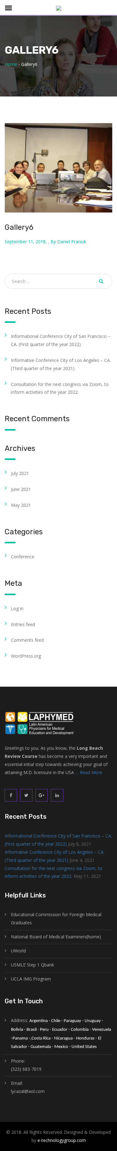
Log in (17, 608)
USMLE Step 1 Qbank (32, 965)
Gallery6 (19, 227)
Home (11, 64)
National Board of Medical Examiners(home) (56, 937)
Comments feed (27, 640)
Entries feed (23, 624)
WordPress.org (26, 656)
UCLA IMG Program (31, 979)
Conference (22, 557)
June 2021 (21, 489)
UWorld (18, 951)
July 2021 (20, 473)
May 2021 (21, 505)
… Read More (88, 772)
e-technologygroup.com (61, 1140)
